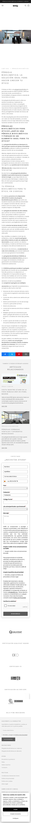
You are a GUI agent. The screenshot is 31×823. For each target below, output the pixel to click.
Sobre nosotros (6, 765)
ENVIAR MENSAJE (15, 614)
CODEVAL (6, 196)
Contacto (4, 767)
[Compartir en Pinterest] (19, 354)
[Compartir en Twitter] (12, 354)
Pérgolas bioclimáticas (20, 68)
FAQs (3, 762)
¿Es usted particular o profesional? (14, 506)
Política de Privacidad (19, 598)
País (5, 485)
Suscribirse (8, 739)
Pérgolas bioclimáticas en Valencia (12, 748)
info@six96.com (13, 592)
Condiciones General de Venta (10, 776)
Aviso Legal (5, 784)
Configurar (15, 818)
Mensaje (6, 513)
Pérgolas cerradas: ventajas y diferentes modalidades (12, 432)
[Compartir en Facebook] (5, 354)
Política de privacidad (21, 735)
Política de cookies (7, 781)
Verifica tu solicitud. (10, 601)
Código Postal (8, 499)
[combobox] (6, 481)
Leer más (4, 406)
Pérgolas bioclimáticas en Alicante (11, 751)
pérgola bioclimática (21, 89)
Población (6, 492)
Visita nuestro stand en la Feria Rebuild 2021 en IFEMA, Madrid (14, 392)
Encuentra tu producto (8, 759)
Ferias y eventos (7, 386)
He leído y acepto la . (15, 735)
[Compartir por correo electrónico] (25, 354)
